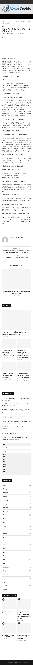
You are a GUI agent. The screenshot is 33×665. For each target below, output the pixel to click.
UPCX (3, 83)
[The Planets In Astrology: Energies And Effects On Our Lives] (16, 279)
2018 (4, 471)
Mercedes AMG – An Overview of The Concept (23, 636)
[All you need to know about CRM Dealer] (9, 628)
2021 (4, 464)
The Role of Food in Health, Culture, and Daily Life (14, 426)
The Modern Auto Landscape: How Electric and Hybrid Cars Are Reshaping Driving (23, 614)
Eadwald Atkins (10, 33)
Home (3, 21)
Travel (17, 585)
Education (17, 507)
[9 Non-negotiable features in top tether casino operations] (16, 320)
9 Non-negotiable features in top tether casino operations (14, 333)
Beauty (17, 489)
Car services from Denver (7, 612)
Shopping (17, 571)
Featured (17, 511)
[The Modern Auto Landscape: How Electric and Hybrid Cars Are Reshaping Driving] (24, 604)
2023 (4, 459)
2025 (4, 454)
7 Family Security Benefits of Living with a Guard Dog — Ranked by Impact (23, 376)
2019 (4, 469)
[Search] (31, 16)
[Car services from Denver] (9, 604)
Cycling (17, 504)
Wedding (17, 589)
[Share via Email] (25, 231)
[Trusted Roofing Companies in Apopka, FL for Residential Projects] (9, 343)
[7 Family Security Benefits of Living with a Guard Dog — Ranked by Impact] (24, 366)
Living (17, 556)
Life (17, 552)
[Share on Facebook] (20, 231)
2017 (4, 474)
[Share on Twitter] (22, 231)
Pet (17, 563)
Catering (17, 500)
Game (17, 526)
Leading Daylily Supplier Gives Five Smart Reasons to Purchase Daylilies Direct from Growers (24, 354)
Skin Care (17, 574)
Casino (17, 496)
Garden (17, 530)
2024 (4, 457)
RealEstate (17, 567)
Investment (17, 541)
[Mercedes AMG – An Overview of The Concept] (24, 628)
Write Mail (16, 2)
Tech (17, 578)
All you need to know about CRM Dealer (8, 636)
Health (17, 533)
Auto (17, 485)
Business (17, 492)
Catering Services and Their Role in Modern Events (7, 375)
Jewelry (17, 544)
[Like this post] (18, 231)
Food (17, 518)
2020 (4, 466)
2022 (4, 461)
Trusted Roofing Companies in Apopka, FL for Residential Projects (8, 353)
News (10, 21)
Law (17, 548)
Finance (17, 515)
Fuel (17, 522)
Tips (17, 582)
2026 (4, 444)
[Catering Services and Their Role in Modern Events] (9, 366)
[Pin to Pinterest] (23, 231)
